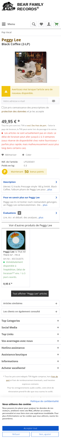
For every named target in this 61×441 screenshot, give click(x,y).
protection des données (14, 111)
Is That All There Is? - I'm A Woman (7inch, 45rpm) (15, 253)
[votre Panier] (49, 24)
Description (9, 181)
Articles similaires (12, 303)
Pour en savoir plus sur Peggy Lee (21, 197)
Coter (28, 154)
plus (50, 189)
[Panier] (56, 24)
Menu (11, 24)
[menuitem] (8, 24)
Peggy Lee (11, 40)
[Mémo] (41, 24)
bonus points (37, 171)
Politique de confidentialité (44, 401)
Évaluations (9, 212)
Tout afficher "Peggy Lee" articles (30, 293)
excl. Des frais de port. (37, 125)
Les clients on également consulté (21, 311)
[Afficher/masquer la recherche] (33, 24)
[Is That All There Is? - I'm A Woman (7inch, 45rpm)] (15, 240)
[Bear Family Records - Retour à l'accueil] (9, 7)
